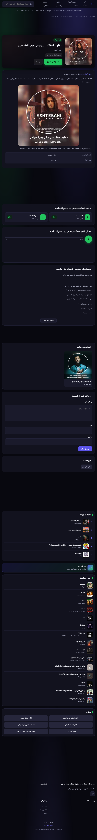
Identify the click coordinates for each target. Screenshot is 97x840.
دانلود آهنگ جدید (73, 4)
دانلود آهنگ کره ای (71, 725)
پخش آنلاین (51, 61)
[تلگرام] (92, 793)
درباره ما (44, 806)
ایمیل (90, 436)
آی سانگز (85, 4)
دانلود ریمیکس (59, 4)
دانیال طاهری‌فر (48, 825)
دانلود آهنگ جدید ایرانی (82, 16)
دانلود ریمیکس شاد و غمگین (26, 731)
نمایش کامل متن (48, 320)
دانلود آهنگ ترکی (71, 731)
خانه (93, 16)
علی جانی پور (86, 467)
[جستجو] (31, 4)
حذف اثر (44, 814)
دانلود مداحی (45, 4)
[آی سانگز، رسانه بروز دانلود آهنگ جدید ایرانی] (92, 4)
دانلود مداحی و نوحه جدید (26, 725)
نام (91, 425)
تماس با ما (43, 810)
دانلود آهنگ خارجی (26, 718)
